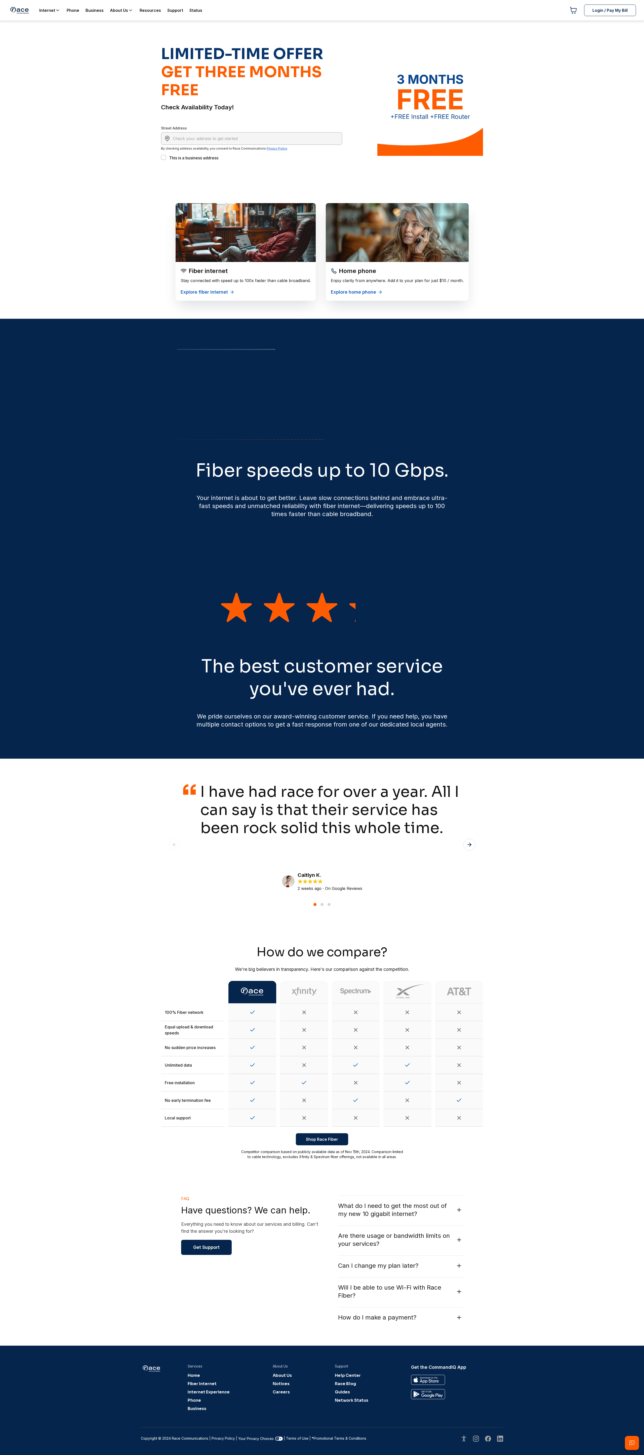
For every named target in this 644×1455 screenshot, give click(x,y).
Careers (281, 1392)
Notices (281, 1383)
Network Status (351, 1400)
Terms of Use (297, 1438)
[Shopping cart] (573, 10)
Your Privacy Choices (256, 1438)
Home (194, 1375)
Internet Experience (209, 1392)
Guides (342, 1392)
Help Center (348, 1375)
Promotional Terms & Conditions (339, 1438)
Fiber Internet (202, 1383)
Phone (194, 1400)
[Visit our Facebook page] (488, 1439)
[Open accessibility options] (464, 1439)
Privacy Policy (277, 148)
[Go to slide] (314, 904)
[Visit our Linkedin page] (500, 1439)
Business (197, 1408)
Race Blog (345, 1383)
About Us (282, 1375)
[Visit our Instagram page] (476, 1439)
